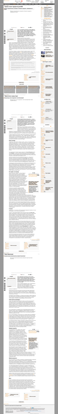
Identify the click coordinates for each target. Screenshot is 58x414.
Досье (47, 5)
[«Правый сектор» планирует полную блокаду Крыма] (43, 66)
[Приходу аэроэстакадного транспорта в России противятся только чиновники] (43, 120)
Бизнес (30, 4)
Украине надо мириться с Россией (10, 39)
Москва (40, 4)
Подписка (17, 2)
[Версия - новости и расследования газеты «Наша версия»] (9, 2)
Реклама (21, 2)
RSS (30, 407)
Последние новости (47, 18)
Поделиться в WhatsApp (4, 38)
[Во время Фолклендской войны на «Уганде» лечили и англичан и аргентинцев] (26, 77)
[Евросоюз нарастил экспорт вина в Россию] (7, 395)
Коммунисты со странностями (34, 3)
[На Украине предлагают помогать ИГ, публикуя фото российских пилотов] (43, 87)
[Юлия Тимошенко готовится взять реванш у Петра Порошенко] (43, 95)
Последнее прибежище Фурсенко (42, 3)
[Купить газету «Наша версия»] (15, 1)
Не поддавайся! (9, 286)
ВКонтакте (32, 407)
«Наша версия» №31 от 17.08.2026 (35, 239)
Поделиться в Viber (4, 39)
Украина (14, 4)
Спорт (33, 4)
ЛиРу (33, 407)
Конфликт (21, 4)
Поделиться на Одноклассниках (4, 36)
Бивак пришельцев (10, 128)
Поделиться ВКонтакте (4, 31)
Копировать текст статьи (4, 43)
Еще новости (47, 47)
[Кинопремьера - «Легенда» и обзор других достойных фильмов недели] (43, 104)
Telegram (31, 407)
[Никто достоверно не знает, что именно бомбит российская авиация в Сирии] (43, 112)
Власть (18, 4)
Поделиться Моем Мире (4, 33)
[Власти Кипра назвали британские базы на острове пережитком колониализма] (34, 334)
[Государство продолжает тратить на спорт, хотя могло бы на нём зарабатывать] (7, 245)
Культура (36, 4)
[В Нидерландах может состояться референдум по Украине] (43, 72)
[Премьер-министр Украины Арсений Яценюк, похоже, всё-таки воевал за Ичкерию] (43, 79)
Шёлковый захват (51, 2)
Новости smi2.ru (6, 403)
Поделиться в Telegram (4, 41)
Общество (26, 4)
